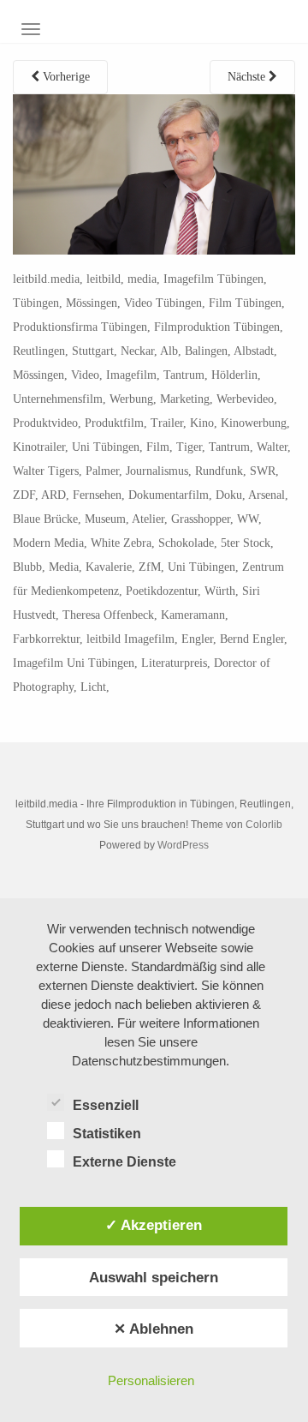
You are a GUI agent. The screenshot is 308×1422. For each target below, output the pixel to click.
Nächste (248, 76)
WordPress (183, 845)
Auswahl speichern (153, 1277)
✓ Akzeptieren (153, 1225)
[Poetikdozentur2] (154, 173)
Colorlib (264, 825)
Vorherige (64, 76)
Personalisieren (151, 1380)
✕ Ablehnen (153, 1328)
